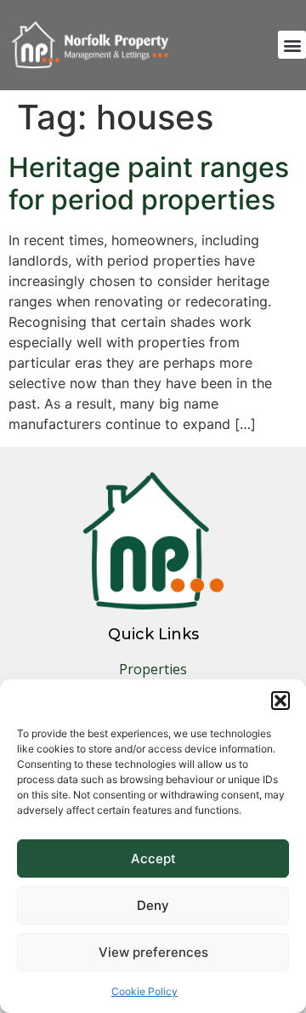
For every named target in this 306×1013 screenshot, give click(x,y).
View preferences (153, 952)
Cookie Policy (144, 991)
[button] (280, 700)
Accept (153, 858)
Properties (153, 669)
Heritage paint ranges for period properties (148, 183)
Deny (153, 905)
